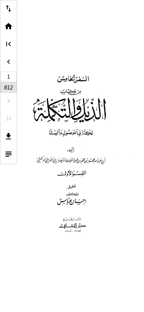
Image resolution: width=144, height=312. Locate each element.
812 (8, 87)
